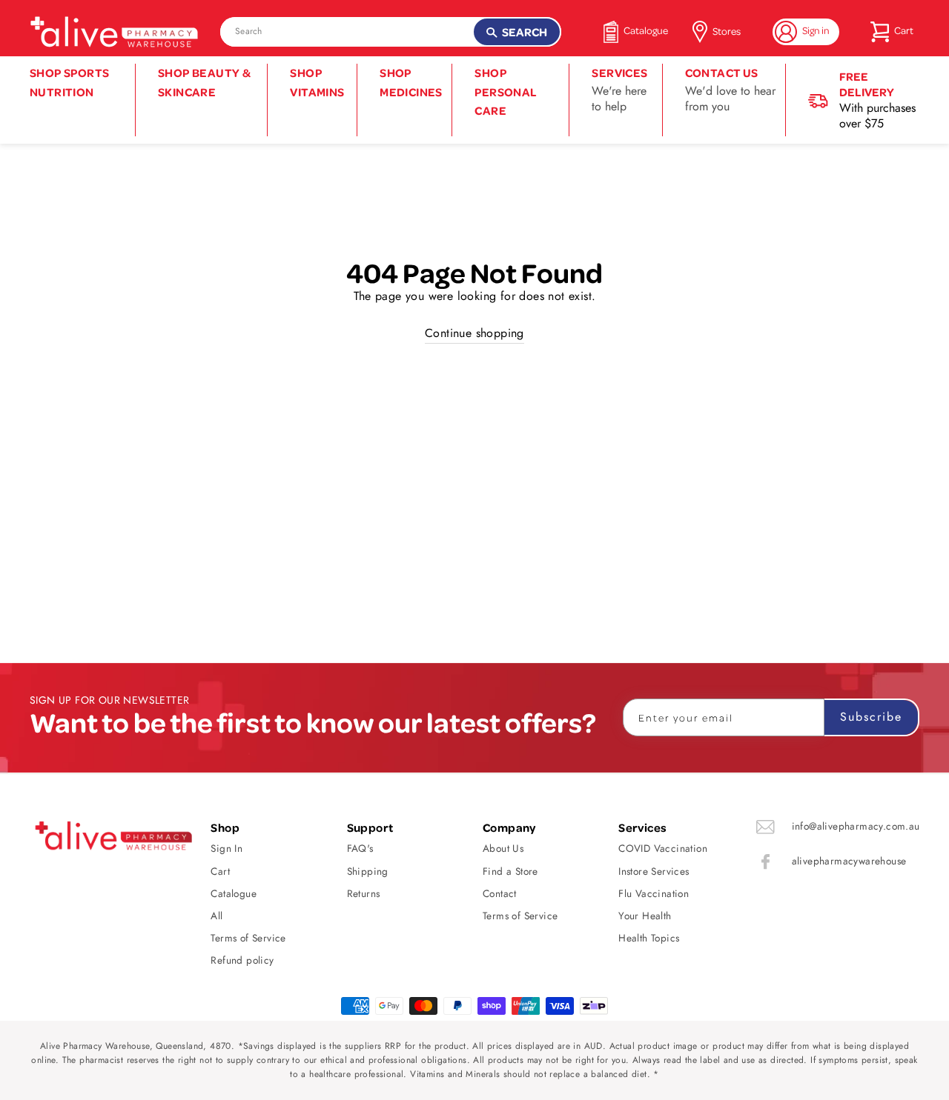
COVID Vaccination (662, 848)
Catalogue (234, 893)
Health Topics (648, 937)
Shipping (367, 871)
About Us (503, 848)
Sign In (226, 848)
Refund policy (242, 960)
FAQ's (360, 848)
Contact (500, 893)
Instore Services (653, 871)
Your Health (644, 915)
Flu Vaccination (653, 893)
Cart (220, 871)
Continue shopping (474, 332)
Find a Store (510, 871)
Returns (363, 893)
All (216, 915)
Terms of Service (248, 937)
